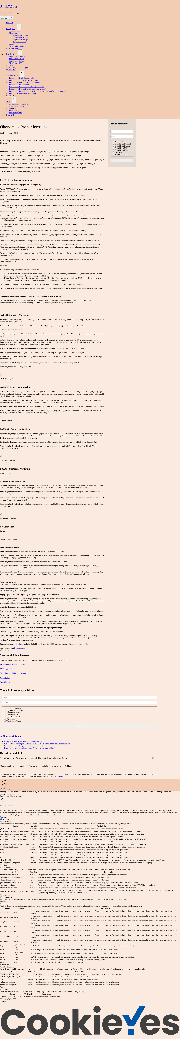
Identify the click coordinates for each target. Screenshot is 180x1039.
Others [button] (2, 987)
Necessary (6, 819)
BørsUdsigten (19, 648)
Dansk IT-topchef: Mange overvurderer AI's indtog (23, 746)
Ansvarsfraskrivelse (16, 106)
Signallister (13, 33)
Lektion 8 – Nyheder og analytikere (22, 93)
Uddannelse (12, 69)
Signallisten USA (19, 42)
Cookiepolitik (14, 108)
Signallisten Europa (20, 40)
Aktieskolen (12, 75)
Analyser (10, 28)
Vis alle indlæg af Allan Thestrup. (13, 664)
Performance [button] (5, 895)
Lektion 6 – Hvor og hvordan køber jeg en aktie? (27, 89)
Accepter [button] (19, 796)
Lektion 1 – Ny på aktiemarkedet (21, 78)
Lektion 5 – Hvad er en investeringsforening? (26, 87)
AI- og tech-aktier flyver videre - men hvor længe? (23, 741)
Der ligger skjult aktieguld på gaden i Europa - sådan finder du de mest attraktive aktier (37, 744)
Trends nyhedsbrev (121, 142)
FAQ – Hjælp (14, 110)
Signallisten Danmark (21, 35)
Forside (9, 22)
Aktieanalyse (14, 31)
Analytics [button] (3, 902)
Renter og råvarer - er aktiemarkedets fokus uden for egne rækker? (29, 748)
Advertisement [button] (5, 965)
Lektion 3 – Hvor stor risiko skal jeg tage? (25, 82)
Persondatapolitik (15, 113)
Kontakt (10, 95)
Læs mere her (58, 776)
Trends (11, 44)
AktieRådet (8, 6)
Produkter (11, 54)
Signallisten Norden (20, 37)
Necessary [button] (4, 817)
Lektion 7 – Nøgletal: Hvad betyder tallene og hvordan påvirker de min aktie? (38, 91)
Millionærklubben (10, 736)
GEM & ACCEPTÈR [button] (8, 999)
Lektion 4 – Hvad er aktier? (19, 85)
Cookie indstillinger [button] (7, 796)
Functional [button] (4, 865)
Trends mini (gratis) (16, 46)
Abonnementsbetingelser (18, 104)
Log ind (10, 115)
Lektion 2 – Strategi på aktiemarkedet (23, 80)
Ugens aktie (13, 48)
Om (8, 101)
